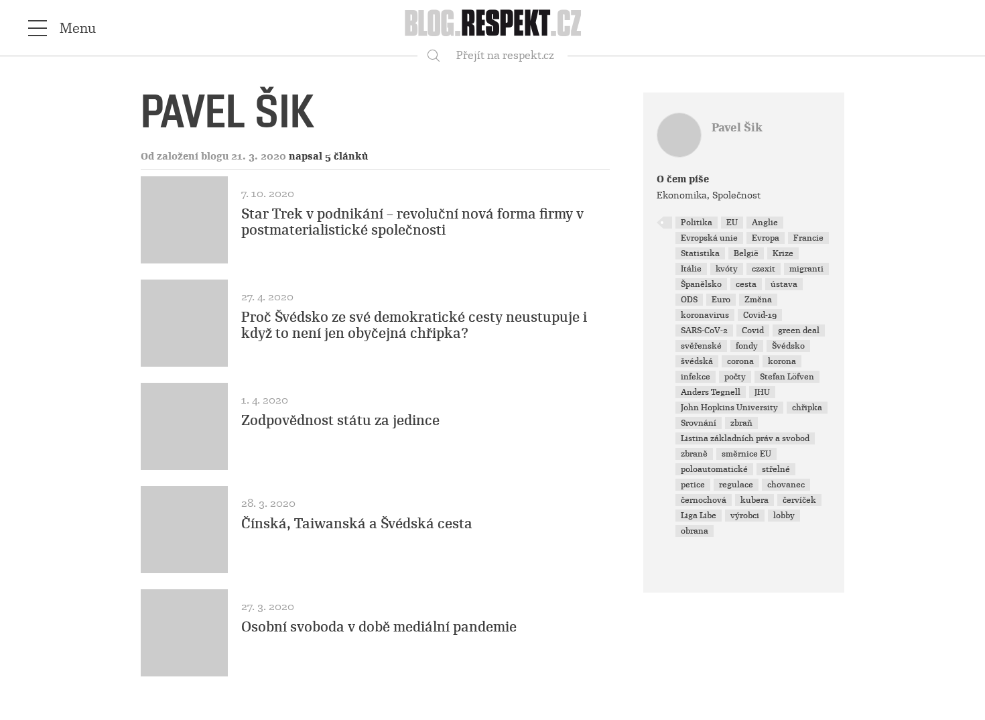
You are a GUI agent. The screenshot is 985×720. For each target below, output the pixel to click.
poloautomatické (714, 469)
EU (732, 222)
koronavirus (705, 315)
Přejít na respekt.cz (505, 55)
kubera (754, 500)
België (746, 253)
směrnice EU (746, 453)
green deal (798, 330)
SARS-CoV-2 (704, 330)
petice (693, 484)
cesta (746, 284)
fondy (747, 346)
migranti (806, 268)
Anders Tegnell (710, 392)
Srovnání (698, 423)
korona (782, 361)
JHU (762, 392)
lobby (784, 515)
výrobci (744, 515)
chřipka (807, 407)
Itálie (691, 268)
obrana (694, 531)
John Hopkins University (729, 407)
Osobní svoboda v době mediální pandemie (379, 627)
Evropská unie (709, 238)
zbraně (694, 453)
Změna (758, 299)
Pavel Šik (737, 128)
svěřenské (701, 346)
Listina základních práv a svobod (745, 438)
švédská (697, 361)
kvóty (727, 268)
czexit (763, 268)
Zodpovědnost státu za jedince (340, 420)
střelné (776, 469)
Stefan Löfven (787, 376)
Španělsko (701, 284)
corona (740, 361)
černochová (703, 500)
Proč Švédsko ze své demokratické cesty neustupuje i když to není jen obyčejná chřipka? (414, 325)
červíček (799, 500)
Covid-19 (760, 315)
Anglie (765, 222)
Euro (721, 299)
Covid (753, 330)
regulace (736, 484)
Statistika (700, 253)
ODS (689, 299)
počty (735, 376)
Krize (783, 253)
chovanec (786, 484)
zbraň (741, 423)
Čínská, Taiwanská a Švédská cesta (356, 523)
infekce (695, 376)
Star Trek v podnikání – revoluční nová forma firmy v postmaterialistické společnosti (412, 222)
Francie (808, 238)
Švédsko (788, 346)
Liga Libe (698, 515)
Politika (696, 222)
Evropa (765, 238)
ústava (784, 284)
